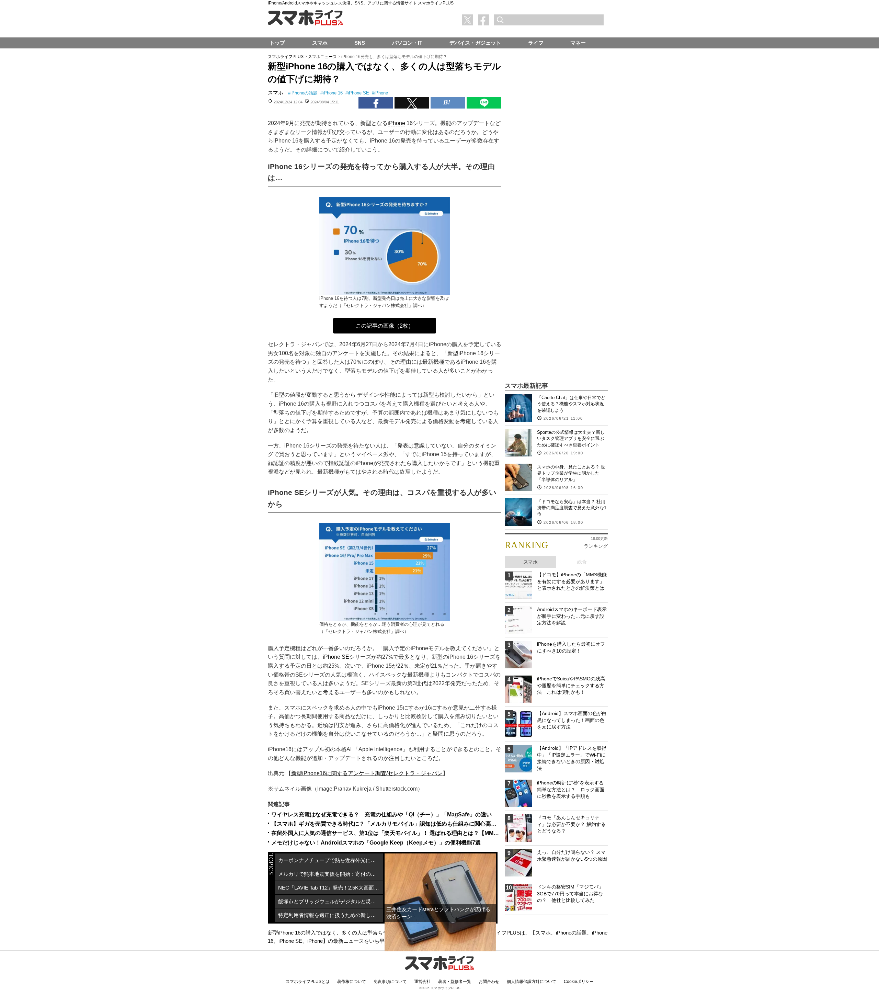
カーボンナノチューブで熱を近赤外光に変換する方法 (330, 860)
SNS (359, 43)
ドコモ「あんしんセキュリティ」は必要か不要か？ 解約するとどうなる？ (571, 824)
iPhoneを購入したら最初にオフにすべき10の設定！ (571, 647)
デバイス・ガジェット (475, 43)
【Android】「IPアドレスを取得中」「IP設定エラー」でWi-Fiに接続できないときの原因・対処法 (571, 758)
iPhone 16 (333, 92)
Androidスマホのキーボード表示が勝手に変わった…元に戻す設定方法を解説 (572, 616)
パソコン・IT (407, 43)
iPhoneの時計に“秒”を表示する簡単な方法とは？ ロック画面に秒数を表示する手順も (570, 789)
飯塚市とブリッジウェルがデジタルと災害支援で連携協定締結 (330, 901)
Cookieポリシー (579, 981)
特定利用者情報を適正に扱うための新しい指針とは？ (330, 915)
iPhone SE (358, 92)
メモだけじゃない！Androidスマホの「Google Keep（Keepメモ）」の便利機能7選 (376, 843)
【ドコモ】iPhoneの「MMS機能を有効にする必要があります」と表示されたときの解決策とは (572, 581)
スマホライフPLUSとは (308, 981)
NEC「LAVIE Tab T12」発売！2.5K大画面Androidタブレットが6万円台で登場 (330, 888)
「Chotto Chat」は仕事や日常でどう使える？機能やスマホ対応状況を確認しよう (571, 403)
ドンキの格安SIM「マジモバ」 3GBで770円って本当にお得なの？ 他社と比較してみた (570, 893)
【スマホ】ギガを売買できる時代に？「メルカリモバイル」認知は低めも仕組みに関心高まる (386, 824)
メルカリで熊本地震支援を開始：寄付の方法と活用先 (330, 874)
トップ (277, 43)
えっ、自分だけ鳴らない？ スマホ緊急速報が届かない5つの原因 (572, 855)
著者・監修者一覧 (454, 981)
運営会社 (422, 981)
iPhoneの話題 (304, 92)
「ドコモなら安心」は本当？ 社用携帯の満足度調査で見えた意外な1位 (571, 508)
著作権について (351, 981)
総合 (582, 562)
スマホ (275, 92)
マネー (578, 43)
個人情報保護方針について (531, 981)
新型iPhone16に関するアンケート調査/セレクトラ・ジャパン (367, 773)
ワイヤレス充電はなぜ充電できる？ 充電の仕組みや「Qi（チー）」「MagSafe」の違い (381, 814)
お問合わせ (489, 981)
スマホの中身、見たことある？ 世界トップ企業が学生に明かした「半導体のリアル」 (571, 473)
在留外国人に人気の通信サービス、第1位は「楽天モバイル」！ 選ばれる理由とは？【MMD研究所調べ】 (400, 833)
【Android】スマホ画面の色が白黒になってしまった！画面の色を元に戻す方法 (572, 720)
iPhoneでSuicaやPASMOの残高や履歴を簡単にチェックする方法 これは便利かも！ (571, 685)
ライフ (536, 43)
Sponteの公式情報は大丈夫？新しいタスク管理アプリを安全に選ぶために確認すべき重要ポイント (571, 438)
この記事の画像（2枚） (385, 326)
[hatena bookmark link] (448, 103)
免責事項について (390, 981)
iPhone (381, 92)
